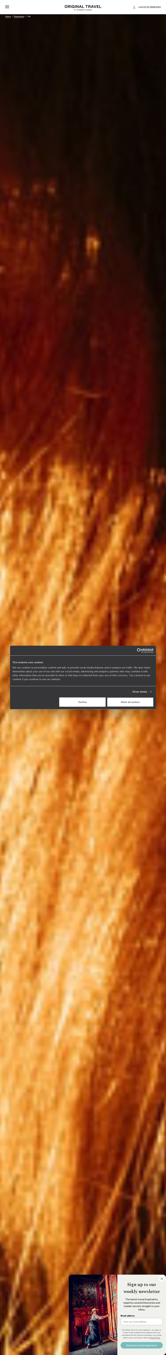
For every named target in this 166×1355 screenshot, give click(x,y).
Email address (128, 1315)
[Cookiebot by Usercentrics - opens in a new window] (139, 650)
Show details (139, 691)
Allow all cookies (130, 702)
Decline (82, 702)
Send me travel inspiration (141, 1345)
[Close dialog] (162, 1279)
